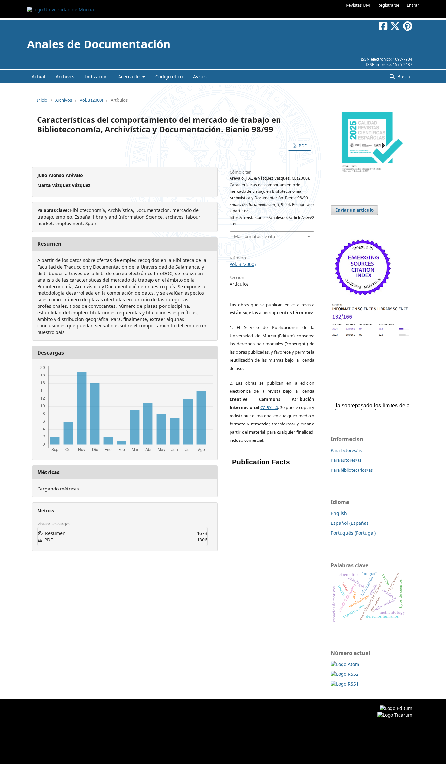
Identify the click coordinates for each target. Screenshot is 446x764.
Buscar (404, 77)
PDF (302, 146)
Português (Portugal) (353, 533)
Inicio (42, 100)
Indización (96, 77)
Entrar (413, 5)
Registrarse (388, 5)
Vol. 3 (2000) (91, 100)
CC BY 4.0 (269, 407)
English (339, 513)
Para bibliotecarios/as (352, 470)
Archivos (65, 77)
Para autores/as (346, 460)
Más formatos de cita (254, 236)
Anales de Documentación (98, 44)
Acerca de (129, 77)
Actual (38, 77)
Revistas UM (358, 5)
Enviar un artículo (354, 210)
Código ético (169, 77)
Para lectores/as (346, 450)
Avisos (200, 77)
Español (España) (349, 523)
